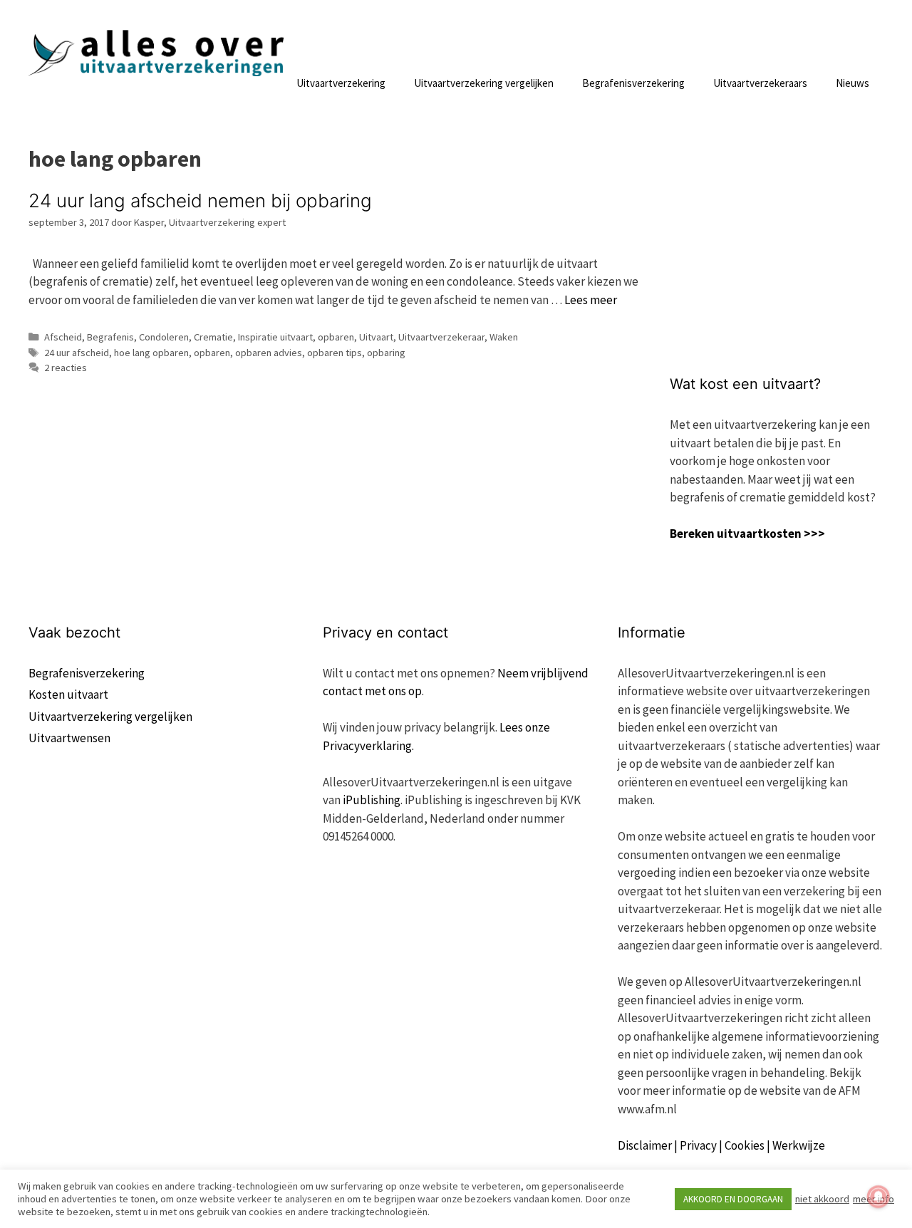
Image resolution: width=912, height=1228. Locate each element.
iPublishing (371, 800)
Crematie (213, 337)
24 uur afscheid (76, 352)
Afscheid (63, 337)
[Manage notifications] (878, 1196)
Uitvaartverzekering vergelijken (484, 83)
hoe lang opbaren (151, 352)
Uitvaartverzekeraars (760, 83)
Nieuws (852, 83)
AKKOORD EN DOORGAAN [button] (733, 1199)
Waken (503, 337)
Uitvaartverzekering (340, 83)
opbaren (336, 337)
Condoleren (164, 337)
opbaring (386, 352)
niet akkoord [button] (822, 1198)
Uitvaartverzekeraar (441, 337)
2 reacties (65, 367)
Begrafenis (110, 337)
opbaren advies (268, 352)
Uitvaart (376, 337)
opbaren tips (334, 352)
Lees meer (590, 300)
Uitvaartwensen (69, 738)
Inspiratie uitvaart (275, 337)
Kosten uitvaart (68, 694)
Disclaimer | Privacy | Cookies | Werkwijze (721, 1145)
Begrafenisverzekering (633, 83)
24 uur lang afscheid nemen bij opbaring (200, 200)
